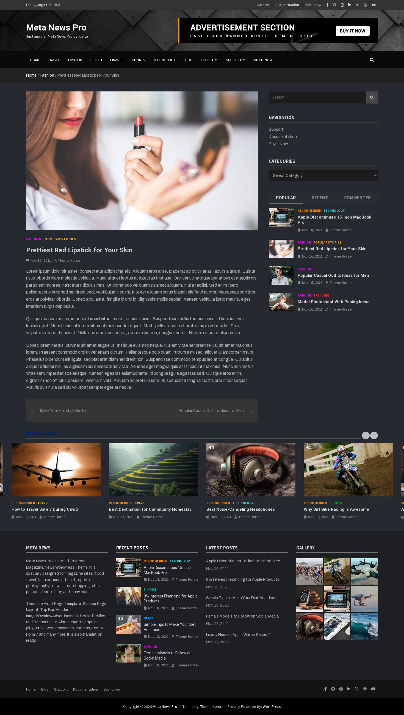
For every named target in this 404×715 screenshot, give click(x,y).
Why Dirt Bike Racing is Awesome (336, 509)
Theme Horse (69, 260)
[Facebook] (327, 5)
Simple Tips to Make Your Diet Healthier (240, 598)
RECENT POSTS (132, 548)
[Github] (335, 5)
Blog (45, 689)
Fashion (75, 59)
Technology (164, 59)
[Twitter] (357, 5)
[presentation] (366, 435)
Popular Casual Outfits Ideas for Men (211, 411)
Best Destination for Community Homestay (150, 509)
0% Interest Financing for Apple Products (243, 579)
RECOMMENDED (42, 434)
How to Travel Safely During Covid (45, 509)
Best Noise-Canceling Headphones (240, 509)
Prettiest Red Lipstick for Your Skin (332, 248)
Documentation (287, 4)
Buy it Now (313, 4)
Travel (54, 59)
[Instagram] (342, 5)
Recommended (309, 210)
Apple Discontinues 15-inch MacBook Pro (243, 561)
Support (263, 4)
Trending (321, 295)
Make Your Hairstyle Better (63, 411)
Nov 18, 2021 (312, 229)
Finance (117, 59)
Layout (207, 59)
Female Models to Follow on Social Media (242, 616)
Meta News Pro (56, 27)
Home (35, 59)
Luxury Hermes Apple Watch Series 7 (238, 635)
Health (96, 59)
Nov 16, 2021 (41, 260)
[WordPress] (365, 5)
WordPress (272, 706)
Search (372, 97)
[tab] (286, 198)
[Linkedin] (349, 5)
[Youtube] (373, 5)
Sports (138, 59)
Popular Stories (59, 238)
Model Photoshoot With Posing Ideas (333, 301)
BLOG (188, 59)
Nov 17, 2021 (26, 516)
